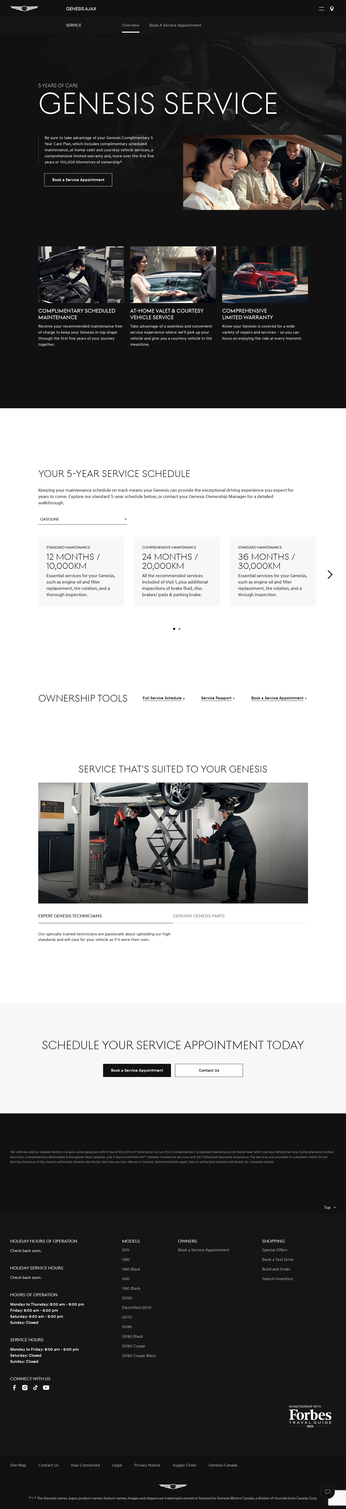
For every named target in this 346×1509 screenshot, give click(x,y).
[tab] (105, 917)
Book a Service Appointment (175, 25)
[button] (82, 519)
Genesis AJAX (81, 9)
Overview (130, 25)
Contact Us (209, 1070)
